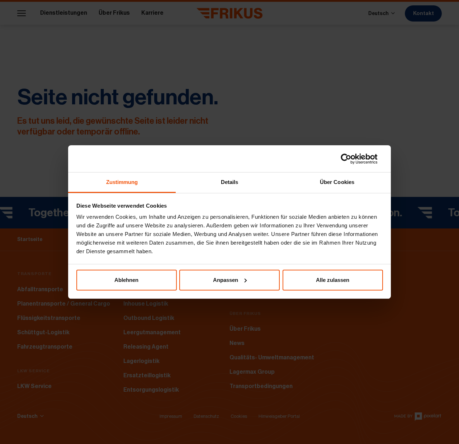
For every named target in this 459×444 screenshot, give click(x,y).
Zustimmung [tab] (122, 182)
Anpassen (225, 280)
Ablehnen (126, 280)
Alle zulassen (332, 280)
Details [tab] (229, 182)
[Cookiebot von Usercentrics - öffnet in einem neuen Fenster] (351, 158)
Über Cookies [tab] (337, 182)
